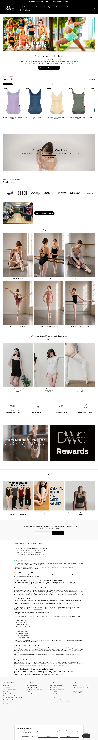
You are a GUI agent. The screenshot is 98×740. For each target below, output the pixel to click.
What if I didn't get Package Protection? (12, 697)
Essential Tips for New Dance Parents (49, 513)
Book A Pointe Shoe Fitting (44, 213)
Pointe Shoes (24, 7)
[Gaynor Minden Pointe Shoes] (88, 193)
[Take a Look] (49, 152)
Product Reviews (7, 703)
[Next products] (95, 100)
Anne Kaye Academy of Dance (57, 699)
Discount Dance (30, 693)
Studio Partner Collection (32, 687)
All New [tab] (8, 84)
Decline (69, 736)
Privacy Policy (6, 720)
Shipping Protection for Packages (11, 695)
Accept (48, 736)
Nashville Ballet (53, 691)
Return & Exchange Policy (9, 699)
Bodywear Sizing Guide (8, 705)
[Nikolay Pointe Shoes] (75, 193)
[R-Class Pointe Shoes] (35, 193)
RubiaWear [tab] (50, 84)
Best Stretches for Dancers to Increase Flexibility (80, 513)
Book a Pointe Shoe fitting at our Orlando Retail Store (26, 10)
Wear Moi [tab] (39, 84)
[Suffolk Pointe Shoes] (9, 193)
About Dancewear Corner (9, 685)
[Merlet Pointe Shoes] (62, 193)
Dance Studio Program (31, 685)
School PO (5, 711)
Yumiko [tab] (17, 84)
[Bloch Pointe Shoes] (22, 193)
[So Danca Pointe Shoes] (49, 193)
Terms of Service (6, 718)
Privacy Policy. (31, 732)
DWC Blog (28, 691)
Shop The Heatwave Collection (49, 67)
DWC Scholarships (54, 705)
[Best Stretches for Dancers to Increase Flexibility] (80, 495)
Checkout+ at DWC (7, 693)
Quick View (12, 118)
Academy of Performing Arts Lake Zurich (59, 701)
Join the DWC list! (54, 709)
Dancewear (60, 7)
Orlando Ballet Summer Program (58, 689)
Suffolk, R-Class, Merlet (24, 608)
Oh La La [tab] (70, 84)
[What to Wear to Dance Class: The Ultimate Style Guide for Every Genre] (18, 495)
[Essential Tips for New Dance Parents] (49, 495)
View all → (92, 79)
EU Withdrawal (6, 722)
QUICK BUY (18, 385)
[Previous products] (3, 100)
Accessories (70, 7)
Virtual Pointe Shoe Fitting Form (34, 689)
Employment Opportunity (9, 716)
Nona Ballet (52, 695)
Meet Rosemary (6, 687)
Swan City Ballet (53, 693)
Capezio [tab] (60, 84)
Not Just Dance (53, 697)
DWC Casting (53, 703)
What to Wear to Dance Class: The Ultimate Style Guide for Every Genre (18, 513)
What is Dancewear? (8, 714)
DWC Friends (53, 707)
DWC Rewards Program (8, 701)
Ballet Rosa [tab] (28, 84)
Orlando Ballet (53, 687)
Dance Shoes (36, 7)
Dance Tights (48, 7)
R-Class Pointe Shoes (22, 631)
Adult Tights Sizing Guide (9, 707)
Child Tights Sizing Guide (9, 709)
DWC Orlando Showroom (56, 685)
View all (49, 339)
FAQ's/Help (5, 691)
